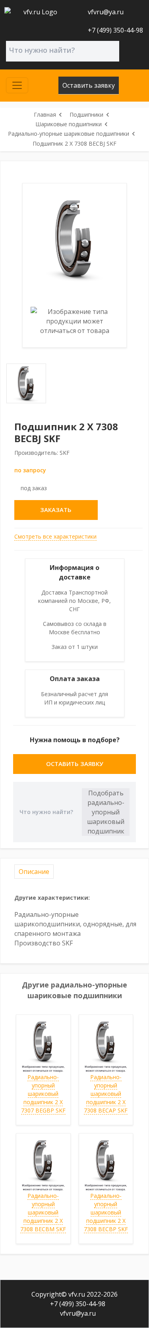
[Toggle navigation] (17, 85)
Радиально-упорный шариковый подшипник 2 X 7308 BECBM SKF (43, 1212)
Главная (45, 114)
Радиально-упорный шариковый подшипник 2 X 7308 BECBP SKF (106, 1212)
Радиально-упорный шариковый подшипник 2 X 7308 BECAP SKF (106, 1093)
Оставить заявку (88, 85)
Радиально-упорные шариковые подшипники (68, 133)
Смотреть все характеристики (55, 536)
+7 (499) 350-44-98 (114, 30)
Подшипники (86, 114)
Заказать (56, 509)
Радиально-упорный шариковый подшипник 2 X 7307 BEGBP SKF (43, 1093)
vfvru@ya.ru (105, 12)
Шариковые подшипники (68, 124)
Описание (34, 871)
